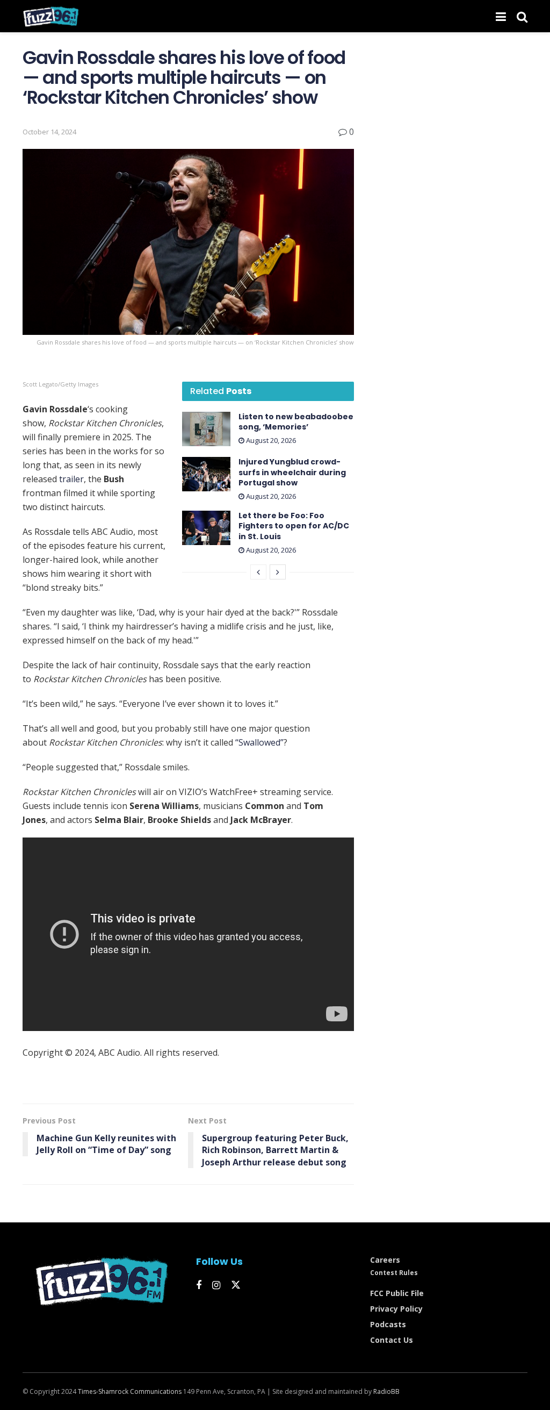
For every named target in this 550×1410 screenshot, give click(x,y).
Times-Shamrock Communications (130, 1391)
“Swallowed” (259, 742)
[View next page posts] (278, 571)
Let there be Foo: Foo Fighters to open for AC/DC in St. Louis (293, 526)
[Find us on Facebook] (198, 1285)
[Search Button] (522, 16)
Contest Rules (394, 1272)
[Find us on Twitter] (236, 1285)
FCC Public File (397, 1293)
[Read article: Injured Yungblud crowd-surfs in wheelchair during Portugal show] (206, 474)
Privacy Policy (396, 1309)
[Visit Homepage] (51, 16)
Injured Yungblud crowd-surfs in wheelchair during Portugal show (292, 472)
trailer (71, 479)
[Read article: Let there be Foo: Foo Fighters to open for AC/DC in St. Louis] (206, 528)
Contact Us (391, 1340)
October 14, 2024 (49, 132)
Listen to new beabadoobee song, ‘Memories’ (295, 422)
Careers (385, 1260)
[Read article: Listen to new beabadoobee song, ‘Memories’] (206, 429)
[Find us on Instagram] (216, 1285)
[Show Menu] (501, 16)
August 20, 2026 (270, 440)
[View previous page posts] (258, 571)
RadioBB (386, 1391)
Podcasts (388, 1324)
